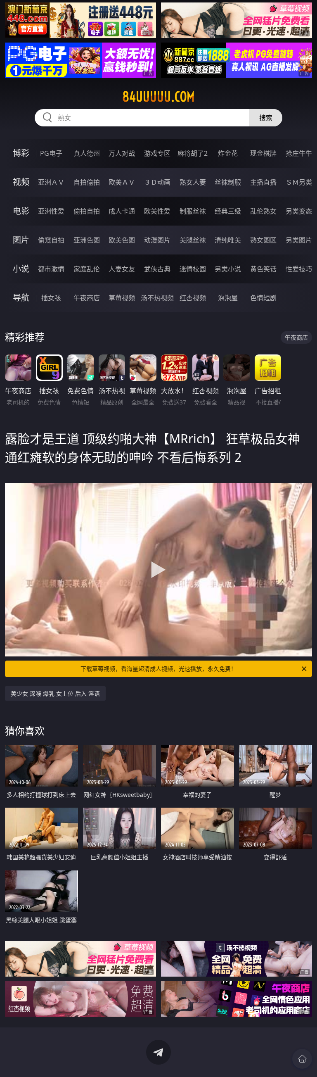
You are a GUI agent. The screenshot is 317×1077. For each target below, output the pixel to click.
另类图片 (299, 240)
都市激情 (51, 268)
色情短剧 (263, 297)
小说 (21, 268)
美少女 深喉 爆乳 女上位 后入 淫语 (55, 693)
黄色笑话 (263, 268)
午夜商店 (86, 297)
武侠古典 (157, 268)
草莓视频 (122, 297)
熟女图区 (263, 240)
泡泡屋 (228, 297)
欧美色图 (122, 240)
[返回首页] (302, 1059)
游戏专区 (157, 153)
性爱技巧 (299, 268)
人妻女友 (122, 268)
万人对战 (122, 153)
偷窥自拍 (51, 240)
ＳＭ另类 (299, 182)
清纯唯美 (228, 240)
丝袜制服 (228, 182)
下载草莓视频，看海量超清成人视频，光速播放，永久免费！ (158, 669)
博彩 (21, 153)
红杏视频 (193, 297)
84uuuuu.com (158, 96)
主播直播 (263, 182)
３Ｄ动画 (157, 182)
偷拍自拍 (86, 211)
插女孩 (51, 297)
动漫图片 (157, 240)
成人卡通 (122, 211)
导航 (21, 297)
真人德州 (86, 153)
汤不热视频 (157, 297)
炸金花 (228, 153)
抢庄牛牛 (299, 153)
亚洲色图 (86, 240)
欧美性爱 (157, 211)
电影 (21, 210)
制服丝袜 (193, 211)
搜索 (265, 117)
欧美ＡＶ (122, 182)
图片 (21, 239)
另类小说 (228, 268)
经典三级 (228, 211)
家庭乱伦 (86, 268)
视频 (21, 182)
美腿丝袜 (193, 240)
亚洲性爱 (51, 211)
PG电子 (51, 153)
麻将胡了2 (192, 153)
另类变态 (299, 211)
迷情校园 (193, 268)
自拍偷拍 (86, 182)
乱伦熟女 (263, 211)
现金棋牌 (263, 153)
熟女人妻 (193, 182)
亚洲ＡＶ (51, 182)
